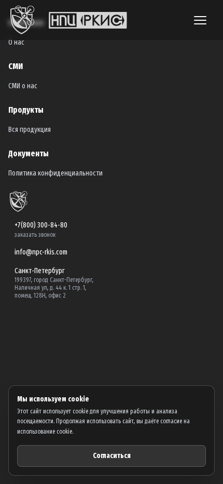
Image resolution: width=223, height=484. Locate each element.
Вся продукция (29, 129)
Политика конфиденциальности (55, 173)
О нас (16, 42)
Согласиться (112, 455)
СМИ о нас (22, 86)
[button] (200, 20)
